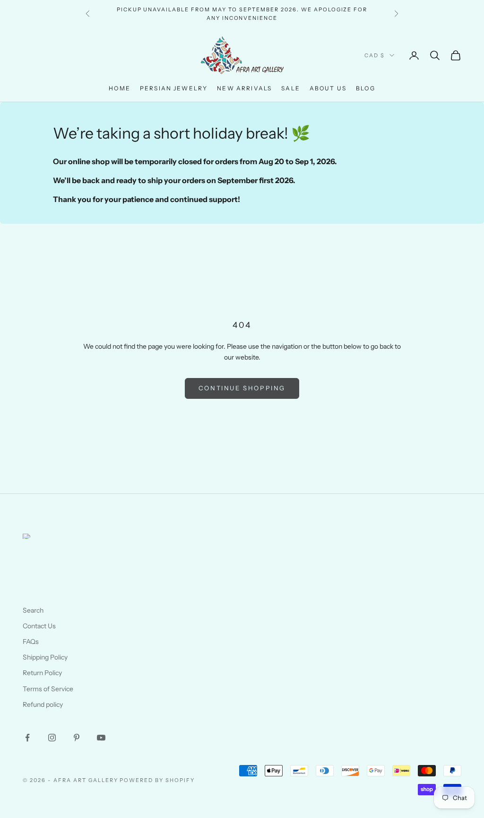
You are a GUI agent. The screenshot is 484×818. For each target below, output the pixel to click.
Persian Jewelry (173, 88)
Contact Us (39, 626)
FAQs (31, 641)
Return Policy (42, 672)
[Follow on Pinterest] (76, 737)
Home (119, 88)
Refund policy (43, 704)
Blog (365, 88)
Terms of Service (48, 689)
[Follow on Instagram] (52, 737)
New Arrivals (244, 88)
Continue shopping (242, 388)
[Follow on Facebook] (27, 737)
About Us (328, 88)
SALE (290, 88)
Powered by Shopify (157, 780)
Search (33, 610)
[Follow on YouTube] (101, 737)
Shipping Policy (45, 657)
